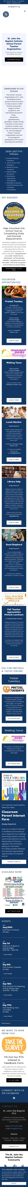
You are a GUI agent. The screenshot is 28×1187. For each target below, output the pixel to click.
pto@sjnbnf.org (15, 453)
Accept (14, 1183)
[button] (24, 11)
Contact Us (14, 1146)
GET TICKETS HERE (14, 911)
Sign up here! (14, 459)
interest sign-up (14, 862)
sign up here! (14, 340)
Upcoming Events (14, 59)
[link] (6, 11)
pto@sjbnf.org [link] (14, 6)
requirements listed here (14, 269)
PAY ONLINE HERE (14, 718)
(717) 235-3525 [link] (16, 1126)
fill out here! (14, 1080)
